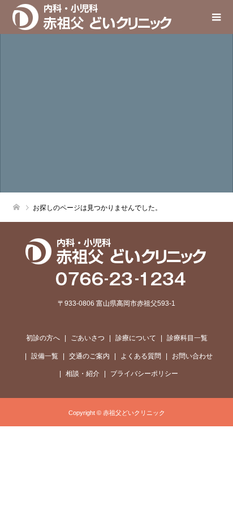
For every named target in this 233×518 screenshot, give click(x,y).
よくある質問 (140, 356)
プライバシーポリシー (144, 374)
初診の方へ (43, 338)
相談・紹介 (83, 374)
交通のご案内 (89, 356)
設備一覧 (44, 356)
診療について (135, 338)
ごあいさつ (88, 338)
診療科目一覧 (187, 338)
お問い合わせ (192, 356)
